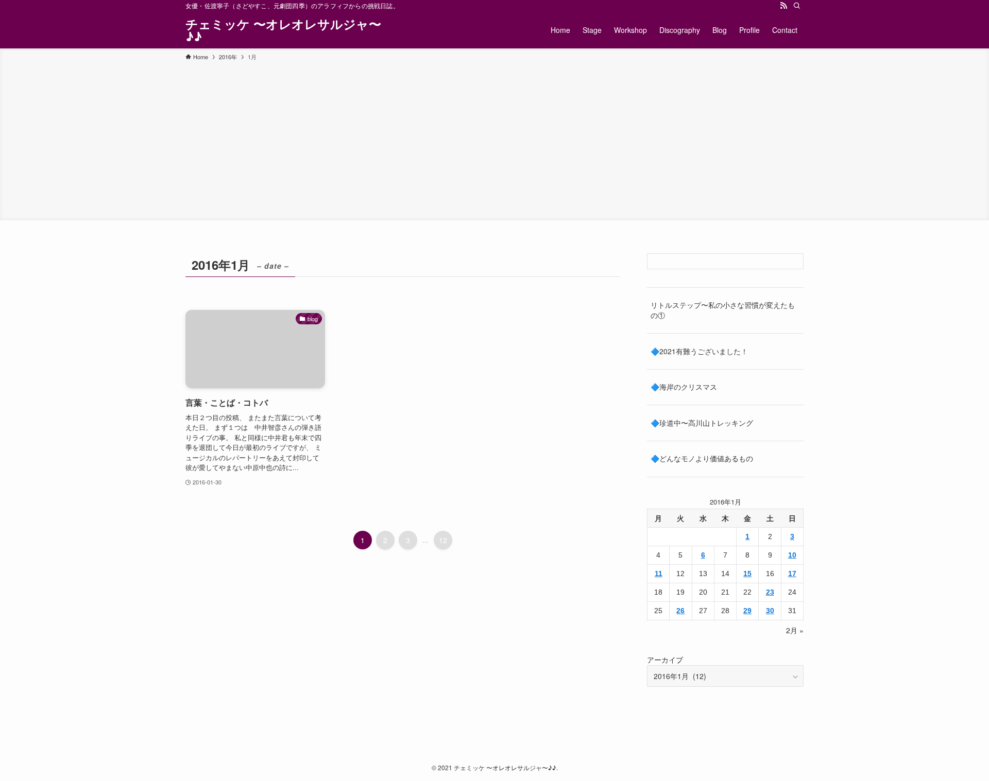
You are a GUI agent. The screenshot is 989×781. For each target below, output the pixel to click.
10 (792, 555)
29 (747, 610)
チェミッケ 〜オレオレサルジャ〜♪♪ (283, 30)
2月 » (795, 630)
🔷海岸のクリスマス (684, 386)
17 (792, 573)
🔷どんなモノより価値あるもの (702, 458)
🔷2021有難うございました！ (699, 351)
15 (747, 573)
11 (658, 573)
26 (680, 610)
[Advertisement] (494, 139)
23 (770, 592)
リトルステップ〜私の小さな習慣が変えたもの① (723, 310)
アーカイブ (665, 659)
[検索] (797, 5)
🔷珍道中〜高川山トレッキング (702, 423)
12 (443, 540)
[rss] (783, 5)
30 (770, 610)
